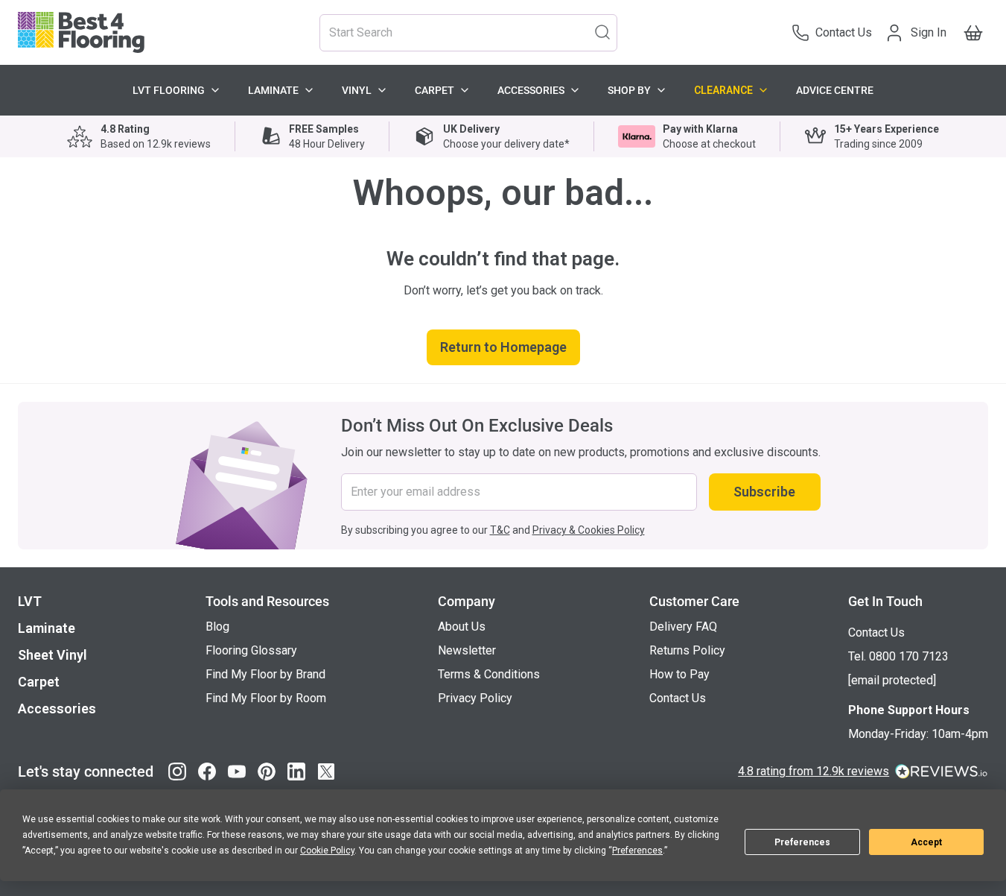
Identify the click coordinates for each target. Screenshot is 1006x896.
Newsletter (467, 650)
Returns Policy (687, 650)
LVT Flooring (169, 90)
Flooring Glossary (251, 650)
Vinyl (357, 90)
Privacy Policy (475, 698)
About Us (462, 626)
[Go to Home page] (81, 32)
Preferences (802, 842)
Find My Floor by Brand (265, 674)
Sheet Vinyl (52, 655)
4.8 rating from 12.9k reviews (813, 771)
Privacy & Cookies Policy (588, 530)
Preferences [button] (637, 850)
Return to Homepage (503, 347)
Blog (217, 626)
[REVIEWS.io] (941, 771)
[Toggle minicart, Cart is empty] (973, 33)
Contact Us (677, 698)
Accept (926, 842)
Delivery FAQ (683, 626)
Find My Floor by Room (266, 698)
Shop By (629, 90)
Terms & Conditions (489, 674)
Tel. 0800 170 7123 (898, 656)
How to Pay (679, 674)
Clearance (723, 90)
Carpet (434, 90)
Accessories (530, 90)
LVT (30, 601)
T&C (500, 530)
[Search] (602, 31)
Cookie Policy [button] (327, 850)
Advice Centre (834, 90)
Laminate (273, 90)
